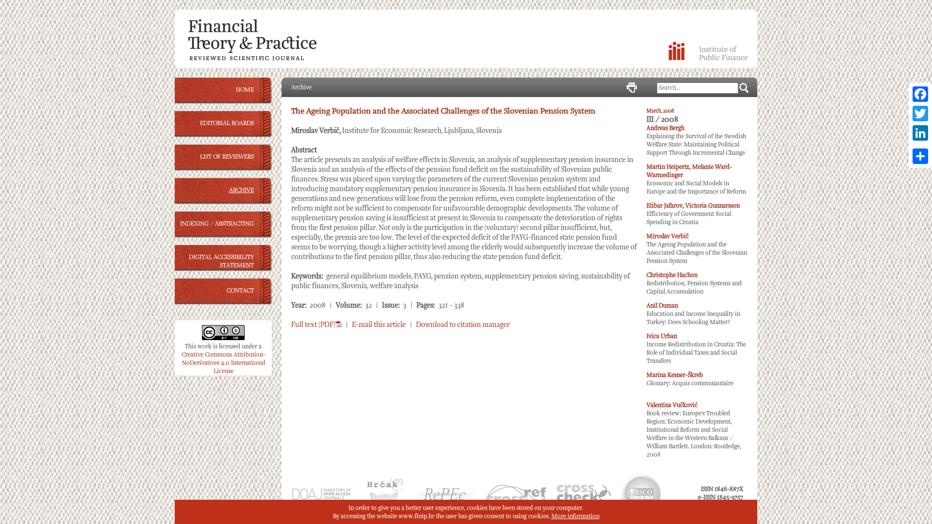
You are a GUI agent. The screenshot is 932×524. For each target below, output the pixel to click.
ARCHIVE (241, 190)
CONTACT (240, 291)
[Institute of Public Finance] (708, 58)
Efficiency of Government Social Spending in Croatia (693, 214)
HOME (245, 90)
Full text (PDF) (313, 325)
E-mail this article (379, 325)
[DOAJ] (321, 498)
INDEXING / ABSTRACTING (217, 224)
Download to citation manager (463, 325)
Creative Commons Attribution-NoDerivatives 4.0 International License (224, 363)
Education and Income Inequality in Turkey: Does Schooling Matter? (693, 314)
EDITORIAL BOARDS (227, 123)
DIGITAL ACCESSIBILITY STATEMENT (221, 261)
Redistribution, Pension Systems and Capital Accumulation (694, 283)
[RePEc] (445, 499)
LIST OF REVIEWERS (227, 157)
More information (575, 516)
